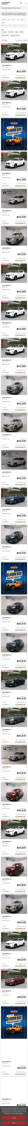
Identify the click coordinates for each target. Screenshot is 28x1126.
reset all (3, 22)
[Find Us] (21, 3)
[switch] (25, 3)
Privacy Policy (20, 1113)
